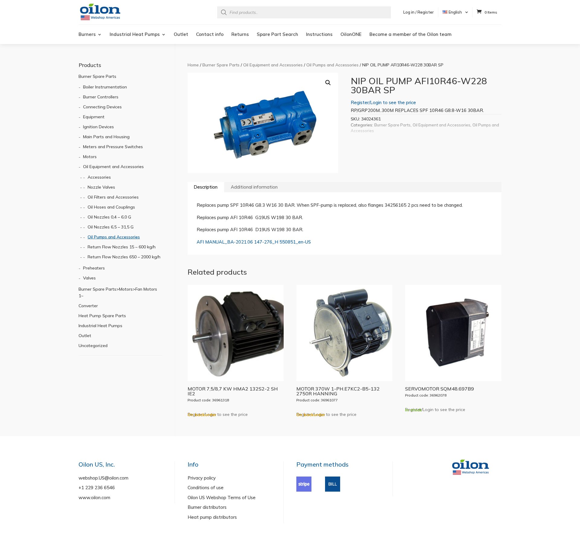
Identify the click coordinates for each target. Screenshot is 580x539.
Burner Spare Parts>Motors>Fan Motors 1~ (118, 292)
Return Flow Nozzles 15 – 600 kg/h (122, 247)
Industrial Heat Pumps (135, 34)
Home (193, 64)
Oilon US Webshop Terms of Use (222, 497)
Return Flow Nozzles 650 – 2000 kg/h (124, 257)
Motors (90, 156)
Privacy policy (202, 478)
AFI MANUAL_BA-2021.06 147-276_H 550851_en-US (254, 242)
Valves (89, 278)
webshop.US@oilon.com (103, 478)
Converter (88, 305)
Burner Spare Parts (221, 64)
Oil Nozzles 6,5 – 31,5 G (111, 227)
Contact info (210, 34)
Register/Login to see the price (383, 102)
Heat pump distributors (212, 517)
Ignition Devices (98, 126)
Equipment (94, 117)
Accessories (99, 177)
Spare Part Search (277, 34)
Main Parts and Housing (106, 136)
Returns (240, 34)
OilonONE (351, 34)
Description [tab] (206, 187)
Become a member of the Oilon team (410, 34)
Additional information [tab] (254, 187)
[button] (328, 82)
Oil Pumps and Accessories (332, 64)
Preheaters (94, 268)
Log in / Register (418, 12)
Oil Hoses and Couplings (111, 207)
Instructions (319, 34)
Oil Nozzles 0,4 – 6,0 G (109, 217)
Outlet (181, 34)
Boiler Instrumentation (105, 87)
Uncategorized (93, 345)
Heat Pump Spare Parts (102, 315)
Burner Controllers (100, 97)
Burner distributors (207, 507)
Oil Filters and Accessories (113, 197)
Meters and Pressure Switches (113, 146)
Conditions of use (206, 487)
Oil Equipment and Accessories (273, 64)
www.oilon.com (94, 497)
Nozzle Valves (101, 187)
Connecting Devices (102, 107)
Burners (87, 34)
